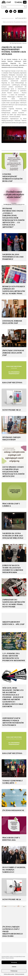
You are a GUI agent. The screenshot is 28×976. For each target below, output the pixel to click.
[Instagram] (10, 11)
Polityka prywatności (19, 974)
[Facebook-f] (6, 11)
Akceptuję (14, 962)
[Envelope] (14, 11)
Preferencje (14, 971)
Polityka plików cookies (9, 974)
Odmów (14, 966)
